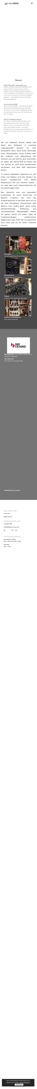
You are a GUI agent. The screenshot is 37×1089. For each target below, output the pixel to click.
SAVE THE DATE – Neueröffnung (15, 85)
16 (29, 70)
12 (23, 70)
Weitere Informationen (25, 1082)
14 (26, 70)
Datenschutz (22, 1086)
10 (20, 70)
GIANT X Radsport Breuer (13, 119)
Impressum (14, 1086)
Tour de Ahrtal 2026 (10, 104)
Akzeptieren (19, 1084)
